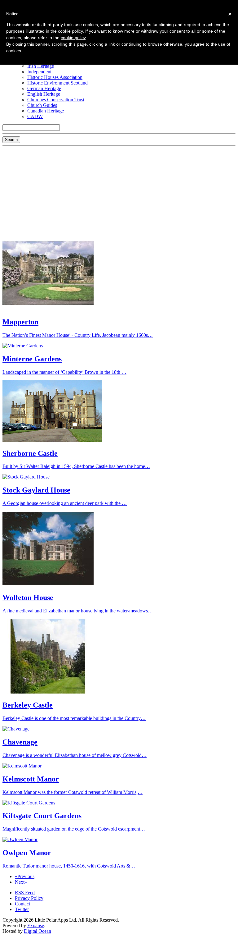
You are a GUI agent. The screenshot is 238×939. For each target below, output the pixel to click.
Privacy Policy (29, 898)
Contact (22, 903)
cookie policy (73, 37)
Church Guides (42, 105)
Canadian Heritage (45, 110)
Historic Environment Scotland (57, 82)
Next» (21, 882)
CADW (35, 116)
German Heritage (44, 88)
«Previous (24, 876)
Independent (39, 71)
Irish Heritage (40, 66)
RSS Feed (25, 892)
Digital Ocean (37, 931)
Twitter (22, 909)
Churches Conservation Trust (55, 99)
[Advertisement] (119, 192)
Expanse (35, 925)
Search (11, 139)
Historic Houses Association (54, 77)
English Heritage (43, 94)
